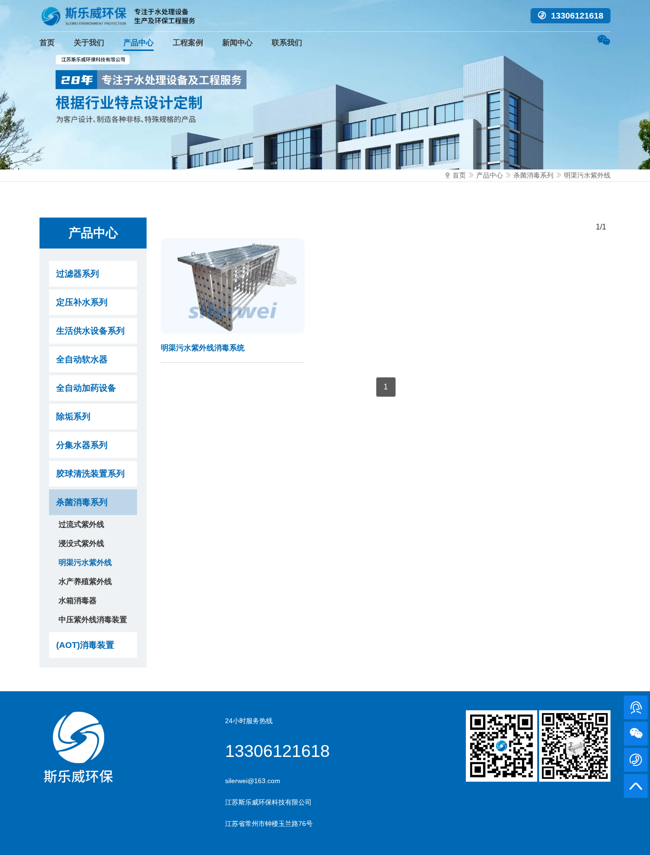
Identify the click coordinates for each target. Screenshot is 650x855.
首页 (47, 43)
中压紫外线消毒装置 (93, 620)
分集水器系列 (82, 445)
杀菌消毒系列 (533, 175)
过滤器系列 (77, 273)
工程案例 (188, 43)
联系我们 (287, 43)
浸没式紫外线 (81, 543)
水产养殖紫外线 (85, 581)
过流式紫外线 (81, 524)
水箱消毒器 (78, 601)
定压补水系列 (82, 302)
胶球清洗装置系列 (90, 473)
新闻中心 (237, 43)
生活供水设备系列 (90, 331)
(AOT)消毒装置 (85, 645)
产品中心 (138, 43)
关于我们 (89, 43)
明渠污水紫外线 (587, 175)
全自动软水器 (82, 359)
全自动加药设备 (86, 388)
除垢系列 (73, 416)
